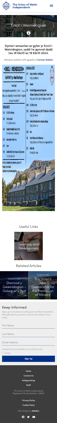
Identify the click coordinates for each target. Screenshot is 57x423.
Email (8, 353)
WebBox (35, 410)
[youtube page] (33, 417)
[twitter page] (28, 417)
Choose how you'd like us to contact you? (22, 349)
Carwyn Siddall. (45, 59)
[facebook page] (23, 417)
